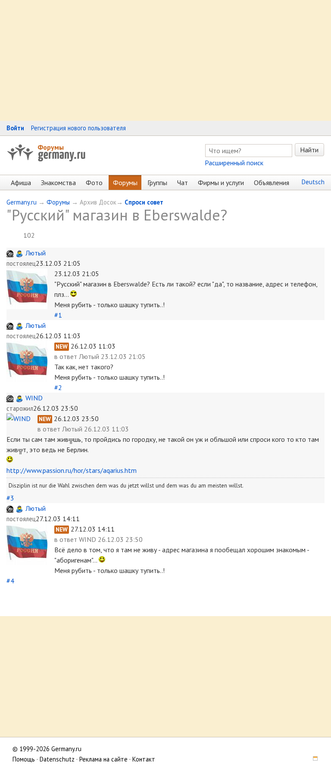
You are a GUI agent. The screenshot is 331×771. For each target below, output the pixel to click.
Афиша (21, 182)
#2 (58, 387)
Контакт (143, 759)
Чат (182, 182)
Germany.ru (21, 202)
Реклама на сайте (103, 759)
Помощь (23, 759)
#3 (10, 498)
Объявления (271, 182)
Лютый (35, 253)
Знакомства (58, 182)
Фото (94, 182)
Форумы (50, 147)
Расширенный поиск (234, 162)
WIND (34, 397)
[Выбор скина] (312, 759)
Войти (15, 128)
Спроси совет (144, 202)
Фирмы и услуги (221, 182)
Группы (157, 182)
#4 (10, 580)
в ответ (66, 356)
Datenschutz (57, 759)
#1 (58, 315)
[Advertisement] (165, 60)
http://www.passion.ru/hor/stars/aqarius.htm (71, 470)
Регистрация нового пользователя (78, 128)
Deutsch (313, 182)
